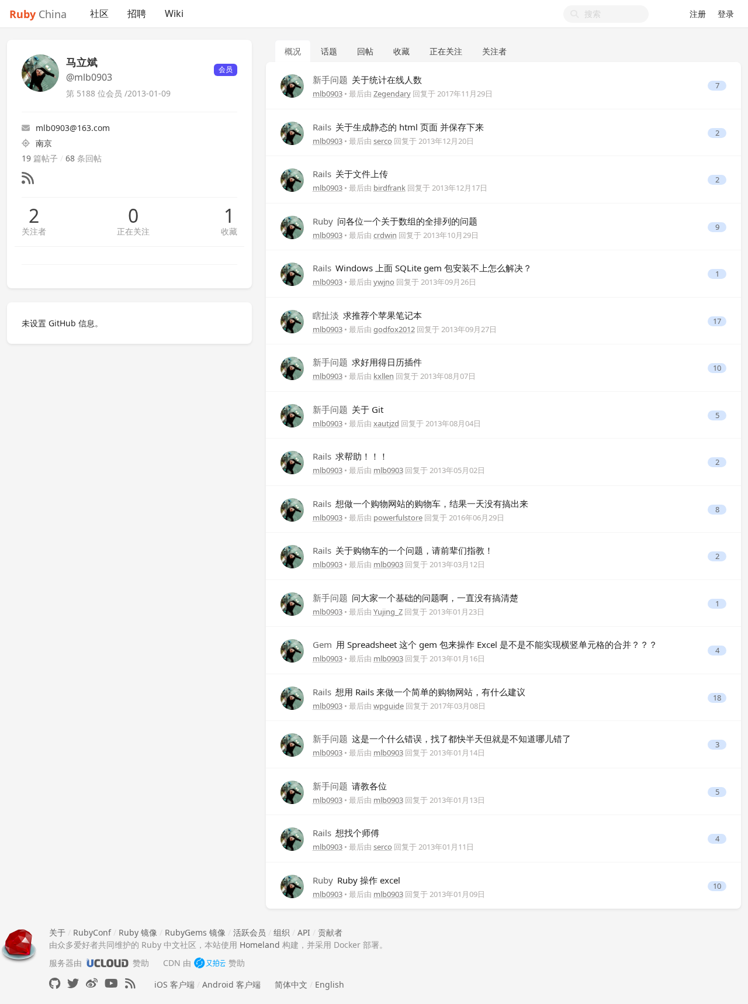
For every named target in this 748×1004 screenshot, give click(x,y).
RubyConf (92, 932)
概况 (293, 51)
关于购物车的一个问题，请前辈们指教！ (403, 550)
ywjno (383, 282)
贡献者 (330, 932)
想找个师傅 (346, 833)
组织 (281, 932)
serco (382, 141)
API (303, 932)
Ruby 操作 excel (356, 880)
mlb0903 (327, 93)
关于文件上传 (350, 174)
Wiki (174, 13)
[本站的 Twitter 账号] (73, 983)
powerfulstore (398, 517)
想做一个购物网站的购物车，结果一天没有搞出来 (420, 503)
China (38, 14)
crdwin (385, 235)
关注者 (34, 231)
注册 (698, 13)
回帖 (365, 51)
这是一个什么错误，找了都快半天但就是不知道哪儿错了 (442, 738)
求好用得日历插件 (367, 362)
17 (717, 321)
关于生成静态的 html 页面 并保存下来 (398, 127)
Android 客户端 (231, 984)
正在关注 (133, 231)
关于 (57, 932)
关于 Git (348, 409)
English (329, 984)
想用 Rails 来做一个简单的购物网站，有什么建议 (419, 692)
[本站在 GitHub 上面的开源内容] (54, 983)
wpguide (388, 706)
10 (717, 368)
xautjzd (386, 423)
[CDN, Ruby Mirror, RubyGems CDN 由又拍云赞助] (209, 963)
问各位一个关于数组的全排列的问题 (395, 221)
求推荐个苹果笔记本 (367, 315)
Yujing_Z (388, 611)
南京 (44, 143)
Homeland (260, 944)
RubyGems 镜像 (195, 932)
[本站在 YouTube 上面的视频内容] (111, 983)
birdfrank (389, 187)
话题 (329, 51)
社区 (99, 13)
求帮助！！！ (350, 456)
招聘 (136, 13)
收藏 (229, 231)
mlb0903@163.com (73, 127)
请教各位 (350, 786)
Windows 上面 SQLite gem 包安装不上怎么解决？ (422, 268)
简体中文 (291, 984)
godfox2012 (394, 329)
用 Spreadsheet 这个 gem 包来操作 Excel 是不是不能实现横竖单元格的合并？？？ (485, 644)
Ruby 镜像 (138, 932)
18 (717, 698)
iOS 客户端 (174, 984)
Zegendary (392, 93)
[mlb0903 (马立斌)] (292, 85)
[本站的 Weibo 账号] (92, 983)
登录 (726, 13)
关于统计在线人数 (367, 79)
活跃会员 (249, 932)
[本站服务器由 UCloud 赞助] (107, 962)
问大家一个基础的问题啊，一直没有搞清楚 (415, 597)
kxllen (383, 376)
